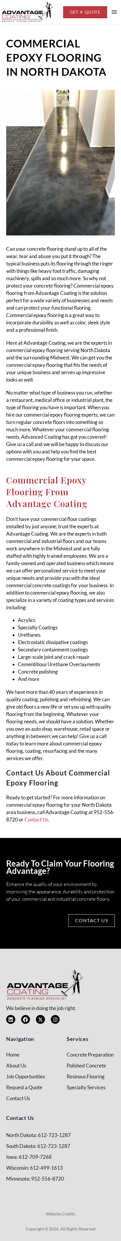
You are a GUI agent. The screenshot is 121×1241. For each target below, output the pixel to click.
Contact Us (36, 819)
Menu (114, 12)
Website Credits (60, 1213)
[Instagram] (55, 1019)
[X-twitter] (40, 1019)
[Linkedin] (10, 1019)
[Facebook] (25, 1019)
